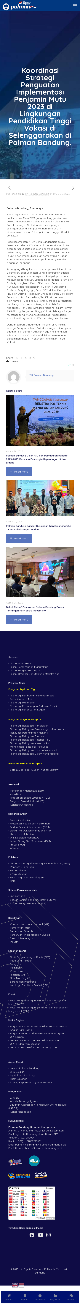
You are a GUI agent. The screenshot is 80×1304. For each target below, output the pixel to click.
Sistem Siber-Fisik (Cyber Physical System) (34, 769)
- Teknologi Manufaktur (22, 702)
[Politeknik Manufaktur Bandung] (20, 5)
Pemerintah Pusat (20, 927)
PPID (12, 880)
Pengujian (16, 964)
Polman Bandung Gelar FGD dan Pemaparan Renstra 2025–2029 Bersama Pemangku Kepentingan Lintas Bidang (37, 459)
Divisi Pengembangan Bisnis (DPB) (30, 957)
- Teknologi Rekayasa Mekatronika (28, 743)
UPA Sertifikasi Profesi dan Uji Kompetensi (34, 1047)
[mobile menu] (75, 5)
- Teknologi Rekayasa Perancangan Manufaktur (36, 729)
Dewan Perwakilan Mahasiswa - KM (30, 830)
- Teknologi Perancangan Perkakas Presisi (32, 706)
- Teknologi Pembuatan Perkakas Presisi (31, 695)
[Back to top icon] (72, 1285)
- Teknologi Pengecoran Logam (27, 709)
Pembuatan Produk (21, 960)
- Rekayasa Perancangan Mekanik (28, 732)
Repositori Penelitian (22, 866)
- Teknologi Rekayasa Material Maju (29, 739)
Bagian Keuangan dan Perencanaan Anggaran (37, 1033)
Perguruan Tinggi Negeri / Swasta (30, 934)
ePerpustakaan (18, 873)
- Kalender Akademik (20, 804)
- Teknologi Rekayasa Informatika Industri (32, 750)
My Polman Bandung (22, 1075)
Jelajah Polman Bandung (24, 1068)
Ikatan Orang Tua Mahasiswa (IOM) (30, 841)
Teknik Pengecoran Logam (25, 670)
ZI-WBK (14, 1097)
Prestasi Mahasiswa (21, 820)
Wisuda (14, 848)
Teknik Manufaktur (20, 663)
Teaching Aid (17, 974)
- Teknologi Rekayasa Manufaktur (28, 725)
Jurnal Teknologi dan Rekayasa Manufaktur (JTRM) (40, 863)
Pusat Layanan (18, 1078)
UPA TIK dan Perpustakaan (25, 1043)
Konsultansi (16, 971)
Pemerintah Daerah (21, 931)
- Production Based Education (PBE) (29, 797)
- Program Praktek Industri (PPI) (26, 801)
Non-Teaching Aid (20, 978)
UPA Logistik (17, 1036)
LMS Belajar (17, 1071)
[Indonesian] (21, 1284)
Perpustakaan (18, 870)
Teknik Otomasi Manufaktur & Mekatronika (34, 673)
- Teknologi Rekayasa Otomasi (26, 736)
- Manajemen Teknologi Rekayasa (28, 746)
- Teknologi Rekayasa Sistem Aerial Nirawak (33, 753)
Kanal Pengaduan (20, 1111)
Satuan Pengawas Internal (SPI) (28, 903)
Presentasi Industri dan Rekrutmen (30, 823)
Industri (14, 941)
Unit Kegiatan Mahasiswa (24, 837)
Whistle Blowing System (24, 1101)
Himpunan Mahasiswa (22, 834)
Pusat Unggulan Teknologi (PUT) (28, 877)
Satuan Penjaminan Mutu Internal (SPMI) (33, 899)
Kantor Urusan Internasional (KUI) (29, 924)
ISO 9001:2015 (17, 896)
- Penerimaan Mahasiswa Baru (26, 790)
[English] (15, 1284)
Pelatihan (15, 967)
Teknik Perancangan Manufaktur (29, 666)
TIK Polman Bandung (37, 193)
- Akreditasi (14, 794)
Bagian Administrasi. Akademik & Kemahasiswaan (39, 1026)
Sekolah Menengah (21, 938)
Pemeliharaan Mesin (21, 699)
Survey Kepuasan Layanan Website (31, 1082)
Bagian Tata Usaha (21, 1029)
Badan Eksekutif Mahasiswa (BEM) (30, 827)
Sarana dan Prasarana (23, 981)
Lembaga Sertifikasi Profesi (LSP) (29, 985)
